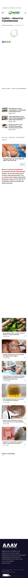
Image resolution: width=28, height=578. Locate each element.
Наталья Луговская (7, 25)
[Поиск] (25, 13)
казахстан (12, 137)
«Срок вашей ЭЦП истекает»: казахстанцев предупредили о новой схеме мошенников (17, 118)
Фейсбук (4, 173)
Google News (19, 169)
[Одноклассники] (5, 42)
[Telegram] (7, 42)
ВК (14, 171)
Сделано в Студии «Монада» (8, 572)
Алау (6, 137)
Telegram (11, 179)
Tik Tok (9, 173)
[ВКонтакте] (3, 42)
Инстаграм (16, 173)
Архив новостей (6, 563)
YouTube (10, 169)
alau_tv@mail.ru (10, 561)
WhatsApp (5, 179)
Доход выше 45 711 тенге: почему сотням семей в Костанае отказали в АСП (15, 126)
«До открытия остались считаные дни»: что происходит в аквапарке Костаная (17, 110)
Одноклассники (20, 171)
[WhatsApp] (9, 42)
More (22, 164)
